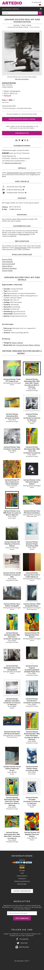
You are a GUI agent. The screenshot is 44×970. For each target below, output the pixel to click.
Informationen (24, 234)
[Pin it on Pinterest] (19, 140)
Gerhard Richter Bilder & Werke (18, 27)
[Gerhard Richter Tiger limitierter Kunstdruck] (12, 436)
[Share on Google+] (27, 140)
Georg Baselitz (7, 262)
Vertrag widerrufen (22, 891)
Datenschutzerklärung (22, 881)
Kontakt (22, 870)
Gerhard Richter (9, 83)
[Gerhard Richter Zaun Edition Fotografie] (12, 593)
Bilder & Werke (26, 25)
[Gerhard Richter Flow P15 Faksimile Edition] (32, 500)
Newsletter (22, 901)
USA (26, 961)
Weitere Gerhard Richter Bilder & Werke (22, 352)
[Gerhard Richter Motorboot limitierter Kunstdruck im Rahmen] (32, 403)
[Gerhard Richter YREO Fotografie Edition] (32, 593)
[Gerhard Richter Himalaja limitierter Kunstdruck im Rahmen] (32, 787)
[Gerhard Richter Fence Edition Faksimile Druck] (12, 756)
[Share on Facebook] (24, 140)
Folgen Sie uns (22, 930)
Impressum (22, 878)
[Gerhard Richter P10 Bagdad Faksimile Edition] (32, 821)
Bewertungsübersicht (13, 163)
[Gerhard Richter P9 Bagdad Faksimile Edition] (32, 622)
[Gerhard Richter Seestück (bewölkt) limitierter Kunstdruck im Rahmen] (12, 688)
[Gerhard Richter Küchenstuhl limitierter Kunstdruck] (31, 688)
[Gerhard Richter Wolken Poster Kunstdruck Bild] (32, 756)
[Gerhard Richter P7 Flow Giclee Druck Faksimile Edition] (12, 469)
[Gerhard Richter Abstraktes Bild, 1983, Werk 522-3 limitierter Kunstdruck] (12, 622)
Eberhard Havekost (9, 268)
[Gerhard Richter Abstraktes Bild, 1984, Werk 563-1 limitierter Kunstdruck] (12, 821)
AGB (22, 873)
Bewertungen (22, 884)
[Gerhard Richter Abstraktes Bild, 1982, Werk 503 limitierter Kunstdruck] (32, 436)
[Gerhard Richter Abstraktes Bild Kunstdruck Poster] (12, 403)
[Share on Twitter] (22, 140)
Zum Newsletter (22, 133)
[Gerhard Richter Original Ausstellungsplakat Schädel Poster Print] (32, 655)
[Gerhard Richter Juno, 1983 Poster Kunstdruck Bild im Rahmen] (12, 500)
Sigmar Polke (7, 259)
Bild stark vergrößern (22, 79)
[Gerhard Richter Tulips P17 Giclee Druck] (12, 368)
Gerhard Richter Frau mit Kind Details (21, 173)
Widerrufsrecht (22, 876)
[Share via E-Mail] (16, 140)
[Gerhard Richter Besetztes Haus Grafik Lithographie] (12, 655)
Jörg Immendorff (8, 264)
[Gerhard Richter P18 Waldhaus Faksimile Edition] (12, 531)
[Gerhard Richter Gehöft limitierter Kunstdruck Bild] (12, 562)
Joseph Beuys (7, 266)
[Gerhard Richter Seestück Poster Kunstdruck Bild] (32, 531)
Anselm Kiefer (7, 271)
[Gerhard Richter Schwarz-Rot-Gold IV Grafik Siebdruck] (32, 562)
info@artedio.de (15, 209)
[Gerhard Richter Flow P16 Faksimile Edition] (12, 721)
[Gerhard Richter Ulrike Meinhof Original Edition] (32, 469)
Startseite (16, 25)
